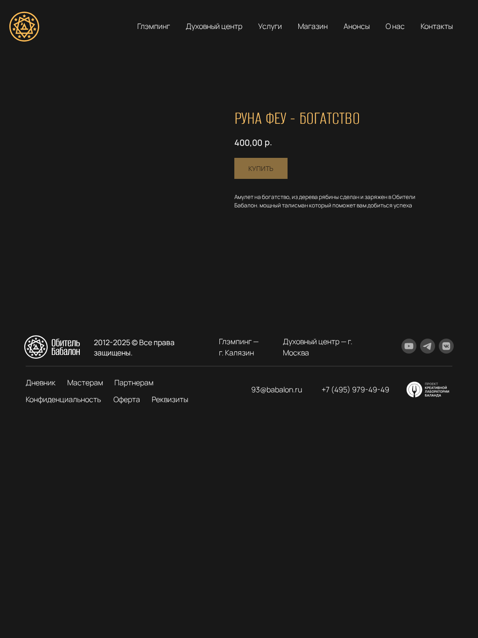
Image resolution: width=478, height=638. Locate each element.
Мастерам (85, 382)
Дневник (41, 382)
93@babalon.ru (276, 389)
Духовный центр (214, 26)
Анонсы (357, 26)
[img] (428, 389)
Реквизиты (170, 399)
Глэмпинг (153, 26)
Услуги (270, 26)
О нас (395, 26)
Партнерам (134, 382)
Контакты (437, 26)
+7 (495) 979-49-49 (355, 389)
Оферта (126, 399)
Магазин (313, 26)
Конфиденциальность (63, 399)
